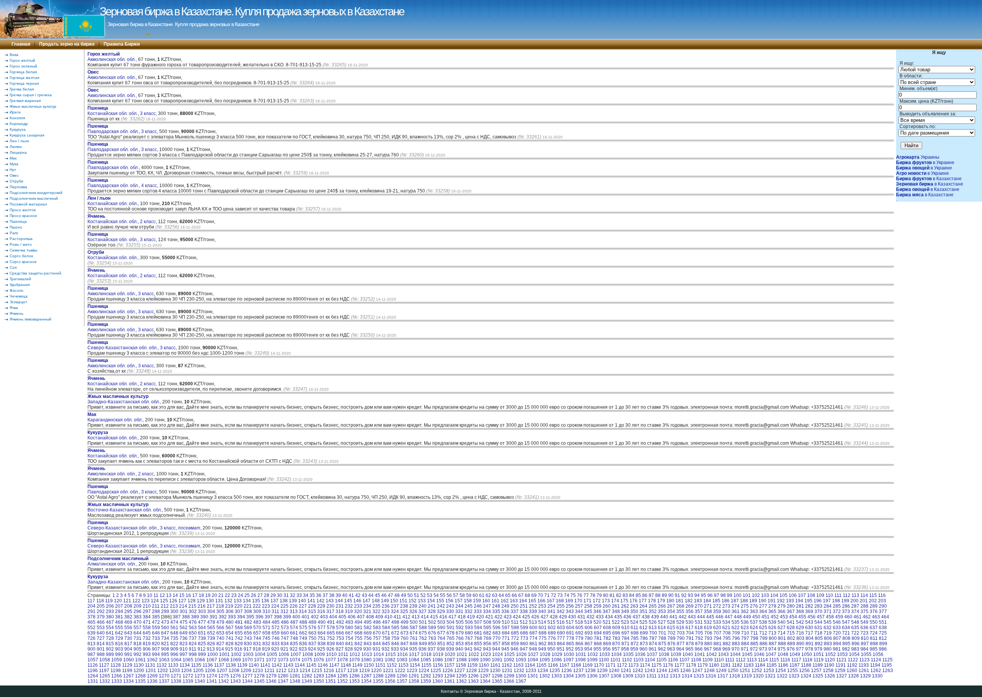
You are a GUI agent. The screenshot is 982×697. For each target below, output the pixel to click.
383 (137, 617)
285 (837, 606)
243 (450, 606)
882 (727, 643)
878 (690, 643)
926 (330, 649)
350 (634, 611)
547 (846, 622)
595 (487, 627)
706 (708, 633)
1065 (188, 659)
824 (193, 643)
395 (250, 617)
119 (109, 600)
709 (736, 633)
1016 (402, 654)
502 (432, 622)
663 (312, 633)
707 (717, 633)
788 (662, 638)
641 (110, 633)
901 (101, 649)
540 (782, 622)
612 (643, 627)
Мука (14, 164)
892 (819, 643)
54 (436, 595)
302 (193, 611)
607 (598, 627)
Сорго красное (23, 262)
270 (699, 606)
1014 (378, 654)
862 (543, 643)
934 (404, 649)
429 (563, 617)
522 (616, 622)
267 (671, 606)
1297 (485, 676)
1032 (592, 654)
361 (736, 611)
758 (386, 638)
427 (544, 617)
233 (358, 606)
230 (330, 606)
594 (478, 627)
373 (846, 611)
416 (443, 617)
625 (763, 627)
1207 (222, 670)
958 (625, 649)
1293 (437, 676)
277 (763, 606)
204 (91, 606)
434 (609, 617)
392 (223, 617)
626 (772, 627)
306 (230, 611)
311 (275, 611)
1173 (633, 665)
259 (597, 606)
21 (221, 595)
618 (699, 627)
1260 (852, 670)
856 (487, 643)
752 (331, 638)
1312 (663, 676)
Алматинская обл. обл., (117, 561)
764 (441, 638)
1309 (628, 676)
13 (168, 595)
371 (828, 611)
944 (496, 649)
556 (128, 627)
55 (442, 595)
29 (273, 595)
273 (726, 606)
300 (174, 611)
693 (589, 633)
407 (361, 617)
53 (429, 595)
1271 (176, 676)
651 (202, 633)
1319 (746, 676)
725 (883, 633)
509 (497, 622)
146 (357, 600)
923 (303, 649)
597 (506, 627)
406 (352, 617)
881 (717, 643)
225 (284, 606)
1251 (745, 670)
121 (127, 600)
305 (220, 611)
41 (351, 595)
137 (274, 600)
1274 (211, 676)
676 (432, 633)
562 (184, 627)
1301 (532, 676)
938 (441, 649)
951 (561, 649)
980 (828, 649)
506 (469, 622)
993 (147, 654)
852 (451, 643)
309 (257, 611)
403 (324, 617)
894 (837, 643)
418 (462, 617)
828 (230, 643)
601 (543, 627)
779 (579, 638)
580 (349, 627)
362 (745, 611)
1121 (841, 659)
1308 (616, 676)
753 (340, 638)
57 (455, 595)
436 (627, 617)
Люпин (16, 147)
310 (266, 611)
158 (468, 600)
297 (147, 611)
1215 (316, 670)
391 (213, 617)
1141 (265, 665)
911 (192, 649)
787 (653, 638)
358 (708, 611)
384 (147, 617)
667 (349, 633)
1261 (863, 670)
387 (177, 617)
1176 (668, 665)
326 (413, 611)
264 (643, 606)
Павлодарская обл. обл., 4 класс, (123, 183)
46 (384, 595)
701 (662, 633)
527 (662, 622)
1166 (553, 665)
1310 (639, 676)
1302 (544, 676)
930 (367, 649)
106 (793, 595)
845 (386, 643)
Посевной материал (28, 204)
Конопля (17, 118)
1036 (640, 654)
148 (376, 600)
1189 (817, 665)
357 (699, 611)
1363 (473, 681)
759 (395, 638)
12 (162, 595)
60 (475, 595)
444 (701, 617)
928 (349, 649)
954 (588, 649)
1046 (759, 654)
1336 (152, 681)
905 (137, 649)
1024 (497, 654)
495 (368, 622)
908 (165, 649)
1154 (415, 665)
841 (349, 643)
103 (765, 595)
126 (173, 600)
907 (156, 649)
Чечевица (19, 296)
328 (432, 611)
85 (638, 595)
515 (551, 622)
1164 (530, 665)
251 (524, 606)
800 (773, 638)
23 (234, 595)
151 (403, 600)
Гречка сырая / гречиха (31, 95)
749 (303, 638)
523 (625, 622)
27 (260, 595)
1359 (425, 681)
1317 (722, 676)
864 (561, 643)
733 (156, 638)
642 (119, 633)
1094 (532, 659)
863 (552, 643)
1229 (483, 670)
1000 (212, 654)
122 (136, 600)
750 (312, 638)
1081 (378, 659)
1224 (424, 670)
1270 (164, 676)
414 (425, 617)
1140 (254, 665)
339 (533, 611)
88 (658, 595)
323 (386, 611)
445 (710, 617)
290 (883, 606)
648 (174, 633)
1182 (737, 665)
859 (515, 643)
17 (195, 595)
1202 (162, 670)
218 (220, 606)
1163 (518, 665)
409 (379, 617)
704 (690, 633)
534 (726, 622)
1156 (438, 665)
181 (680, 600)
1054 (854, 654)
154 (431, 600)
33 (299, 595)
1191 (840, 665)
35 (312, 595)
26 (253, 595)
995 (165, 654)
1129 (127, 665)
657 (257, 633)
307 (239, 611)
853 (460, 643)
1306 (592, 676)
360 (726, 611)
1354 (366, 681)
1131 (150, 665)
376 (874, 611)
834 (285, 643)
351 (643, 611)
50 (410, 595)
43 (364, 595)
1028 (545, 654)
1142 (277, 665)
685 (515, 633)
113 (855, 595)
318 (340, 611)
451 (765, 617)
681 (478, 633)
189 (753, 600)
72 (553, 595)
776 (552, 638)
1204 (186, 670)
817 (128, 643)
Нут (13, 170)
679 (460, 633)
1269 (152, 676)
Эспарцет (18, 302)
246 (478, 606)
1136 (208, 665)
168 (560, 600)
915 (229, 649)
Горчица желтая (24, 78)
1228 (471, 670)
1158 (461, 665)
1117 (796, 659)
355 (680, 611)
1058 (104, 659)
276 (754, 606)
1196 (92, 670)
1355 (378, 681)
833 (276, 643)
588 (423, 627)
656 (248, 633)
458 (830, 617)
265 (653, 606)
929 (358, 649)
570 (257, 627)
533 (717, 622)
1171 (610, 665)
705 (699, 633)
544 (818, 622)
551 (883, 622)
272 (717, 606)
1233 (531, 670)
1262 (875, 670)
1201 (150, 670)
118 (100, 600)
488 (303, 622)
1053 (842, 654)
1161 (495, 665)
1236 (566, 670)
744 (257, 638)
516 (561, 622)
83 (625, 595)
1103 (638, 659)
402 (315, 617)
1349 (307, 681)
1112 (741, 659)
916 (238, 649)
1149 (357, 665)
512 (524, 622)
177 (643, 600)
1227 (459, 670)
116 (882, 595)
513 (533, 622)
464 (885, 617)
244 (459, 606)
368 (800, 611)
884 (745, 643)
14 (175, 595)
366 (782, 611)
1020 (450, 654)
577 (322, 627)
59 (468, 595)
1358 (414, 681)
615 (671, 627)
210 (147, 606)
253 (542, 606)
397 (269, 617)
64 (501, 595)
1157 (449, 665)
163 (514, 600)
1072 (271, 659)
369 (809, 611)
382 (128, 617)
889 (791, 643)
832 (266, 643)
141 (311, 600)
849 (423, 643)
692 (579, 633)
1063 (164, 659)
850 (432, 643)
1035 (628, 654)
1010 (331, 654)
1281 (295, 676)
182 (689, 600)
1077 (330, 659)
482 (248, 622)
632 (828, 627)
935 (413, 649)
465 (91, 622)
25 (247, 595)
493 (349, 622)
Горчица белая (23, 72)
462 (867, 617)
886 (764, 643)
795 (727, 638)
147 (366, 600)
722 (855, 633)
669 (368, 633)
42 (358, 595)
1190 (829, 665)
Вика (14, 55)
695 (607, 633)
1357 (402, 681)
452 (775, 617)
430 (572, 617)
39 (338, 595)
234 (367, 606)
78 (592, 595)
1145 (311, 665)
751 (322, 638)
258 (588, 606)
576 (312, 627)
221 (248, 606)
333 (478, 611)
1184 (760, 665)
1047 (771, 654)
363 (754, 611)
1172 (622, 665)
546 (837, 622)
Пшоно (16, 227)
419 (471, 617)
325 (404, 611)
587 (414, 627)
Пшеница (18, 221)
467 (110, 622)
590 (441, 627)
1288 (378, 676)
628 (791, 627)
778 (570, 638)
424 (517, 617)
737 (193, 638)
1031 (580, 654)
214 (183, 606)
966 (699, 649)
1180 (714, 665)
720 (837, 633)
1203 (174, 670)
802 (791, 638)
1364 (485, 681)
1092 (509, 659)
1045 (747, 654)
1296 (473, 676)
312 (284, 611)
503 (441, 622)
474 (174, 622)
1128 (115, 665)
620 (717, 627)
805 (819, 638)
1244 (661, 670)
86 (645, 595)
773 (524, 638)
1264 (92, 676)
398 (278, 617)
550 (874, 622)
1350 (318, 681)
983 (855, 649)
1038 (664, 654)
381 (119, 617)
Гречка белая (22, 89)
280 (791, 606)
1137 (219, 665)
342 (561, 611)
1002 (236, 654)
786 (644, 638)
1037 (652, 654)
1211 (269, 670)
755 (358, 638)
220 (238, 606)
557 (137, 627)
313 (294, 611)
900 (91, 649)
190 (762, 600)
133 (238, 600)
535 (736, 622)
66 (514, 595)
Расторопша (21, 239)
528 (671, 622)
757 (377, 638)
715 (791, 633)
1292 (425, 676)
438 (646, 617)
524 (634, 622)
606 (589, 627)
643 (128, 633)
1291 (414, 676)
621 (726, 627)
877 (681, 643)
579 (340, 627)
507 (478, 622)
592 (460, 627)
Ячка (14, 308)
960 (643, 649)
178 (652, 600)
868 (598, 643)
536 (745, 622)
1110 (719, 659)
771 (506, 638)
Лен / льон (19, 141)
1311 (651, 676)
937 (432, 649)
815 (110, 643)
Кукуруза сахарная (27, 135)
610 (625, 627)
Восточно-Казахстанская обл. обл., (125, 507)
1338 (176, 681)
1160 (484, 665)
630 (809, 627)
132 (228, 600)
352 (653, 611)
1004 (260, 654)
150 (394, 600)
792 (699, 638)
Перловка (18, 187)
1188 (806, 665)
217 (211, 606)
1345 (259, 681)
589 (432, 627)
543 (809, 622)
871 (625, 643)
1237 (578, 670)
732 (147, 638)
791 (690, 638)
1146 (323, 665)
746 (276, 638)
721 (846, 633)
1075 (307, 659)
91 (677, 595)
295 (128, 611)
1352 (342, 681)
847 (404, 643)
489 (312, 622)
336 (505, 611)
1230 (495, 670)
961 (653, 649)
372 (837, 611)
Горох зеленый (23, 66)
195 (808, 600)
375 (864, 611)
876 (671, 643)
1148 (346, 665)
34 (305, 595)
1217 (340, 670)
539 (772, 622)
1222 (400, 670)
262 (625, 606)
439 (655, 617)
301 (184, 611)
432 (591, 617)
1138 (231, 665)
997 (184, 654)
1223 (412, 670)
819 (147, 643)
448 (738, 617)
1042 (711, 654)
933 (395, 649)
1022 (473, 654)
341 (551, 611)
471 (147, 622)
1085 (425, 659)
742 (239, 638)
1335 (140, 681)
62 (488, 595)
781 (598, 638)
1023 (485, 654)
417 (452, 617)
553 (101, 627)
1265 (104, 676)
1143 (288, 665)
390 (204, 617)
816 (119, 643)
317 (330, 611)
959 (634, 649)
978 (809, 649)
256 (570, 606)
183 (698, 600)
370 (818, 611)
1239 (602, 670)
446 (719, 617)
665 (331, 633)
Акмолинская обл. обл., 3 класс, (121, 291)
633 (837, 627)
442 (683, 617)
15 (182, 595)
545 (828, 622)
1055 (866, 654)
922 (294, 649)
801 (782, 638)
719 (828, 633)
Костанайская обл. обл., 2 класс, (122, 219)
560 (165, 627)
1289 (390, 676)
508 (487, 622)
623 (745, 627)
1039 (676, 654)
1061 (140, 659)
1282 (307, 676)
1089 (473, 659)
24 (240, 595)
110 (829, 595)
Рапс (14, 233)
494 (358, 622)
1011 (343, 654)
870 (616, 643)
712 (763, 633)
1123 (864, 659)
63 (495, 595)
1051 (818, 654)
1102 (627, 659)
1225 (435, 670)
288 (864, 606)
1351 (330, 681)
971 (745, 649)
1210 (257, 670)
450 (756, 617)
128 (192, 600)
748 (294, 638)
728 (110, 638)
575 (303, 627)
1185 (771, 665)
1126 (92, 665)
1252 (756, 670)
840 (340, 643)
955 (597, 649)
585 (395, 627)
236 (386, 606)
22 (227, 595)
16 (188, 595)
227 (303, 606)
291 (91, 611)
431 (581, 617)
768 (478, 638)
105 (783, 595)
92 (684, 595)
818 (137, 643)
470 (137, 622)
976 (791, 649)
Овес (14, 175)
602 (552, 627)
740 (220, 638)
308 (248, 611)
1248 (709, 670)
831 (257, 643)
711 (754, 633)
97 (716, 595)
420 (480, 617)
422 (498, 617)
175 (624, 600)
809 (856, 638)
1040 (687, 654)
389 (195, 617)
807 (837, 638)
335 (496, 611)
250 (515, 606)
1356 (390, 681)
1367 (521, 681)
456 (811, 617)
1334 (128, 681)
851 (441, 643)
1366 (509, 681)
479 (220, 622)
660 (285, 633)
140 (302, 600)
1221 (388, 670)
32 (292, 595)
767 (469, 638)
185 (716, 600)
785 (635, 638)
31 (286, 595)
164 (523, 600)
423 (508, 617)
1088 (461, 659)
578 (331, 627)
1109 (707, 659)
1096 (556, 659)
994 (156, 654)
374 (855, 611)
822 (174, 643)
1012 (354, 654)
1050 (806, 654)
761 (414, 638)
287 (855, 606)
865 (570, 643)
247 (487, 606)
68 (527, 595)
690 (561, 633)
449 (747, 617)
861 (533, 643)
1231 (507, 670)
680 (469, 633)
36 (318, 595)
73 (560, 595)
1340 (199, 681)
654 (230, 633)
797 (745, 638)
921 (284, 649)
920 (275, 649)
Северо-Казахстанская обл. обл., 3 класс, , (144, 525)
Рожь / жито (21, 244)
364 (763, 611)
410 (388, 617)
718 (818, 633)
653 (220, 633)
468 (119, 622)
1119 (819, 659)
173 (606, 600)
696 (616, 633)
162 (505, 600)
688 (543, 633)
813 (91, 643)
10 (149, 595)
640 (101, 633)
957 (616, 649)
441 (673, 617)
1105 (661, 659)
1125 (887, 659)
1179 (702, 665)
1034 (616, 654)
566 (220, 627)
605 (579, 627)
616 (680, 627)
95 (703, 595)
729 (119, 638)
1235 (554, 670)
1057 (92, 659)
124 (155, 600)
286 (846, 606)
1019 (438, 654)
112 (846, 595)
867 (589, 643)
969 (726, 649)
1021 (461, 654)
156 (449, 600)
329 (441, 611)
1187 (794, 665)
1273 (199, 676)
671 (386, 633)
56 (449, 595)
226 (294, 606)
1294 (449, 676)
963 (671, 649)
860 (524, 643)
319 (349, 611)
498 (395, 622)
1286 (354, 676)
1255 (792, 670)
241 (432, 606)
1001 (224, 654)
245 (469, 606)
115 (873, 595)
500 (414, 622)
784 (625, 638)
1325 (817, 676)
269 (689, 606)
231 (340, 606)
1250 (733, 670)
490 (322, 622)
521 (607, 622)
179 (661, 600)
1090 (485, 659)
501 (423, 622)
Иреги (15, 112)
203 (882, 600)
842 (358, 643)
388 (186, 617)
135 (256, 600)
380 (110, 617)
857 (497, 643)
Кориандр (19, 124)
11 (155, 595)
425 (526, 617)
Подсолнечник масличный (34, 198)
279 (782, 606)
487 (294, 622)
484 (266, 622)
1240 (614, 670)
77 (586, 595)
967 (708, 649)
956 (607, 649)
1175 (656, 665)
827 (220, 643)
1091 (497, 659)
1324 (806, 676)
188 (744, 600)
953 (579, 649)
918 (257, 649)
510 (506, 622)
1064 (176, 659)
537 (754, 622)
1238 (590, 670)
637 (874, 627)
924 (312, 649)
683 (497, 633)
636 (864, 627)
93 (690, 595)
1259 (840, 670)
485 (276, 622)
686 (524, 633)
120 (118, 600)
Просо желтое (23, 210)
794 (717, 638)
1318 (734, 676)
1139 (242, 665)
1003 (248, 654)
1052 (830, 654)
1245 (673, 670)
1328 (853, 676)
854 (469, 643)
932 (386, 649)
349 (625, 611)
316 (321, 611)
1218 (352, 670)
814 (101, 643)
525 (643, 622)
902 (110, 649)
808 (846, 638)
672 (395, 633)
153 (422, 600)
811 (874, 638)
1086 (437, 659)
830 (248, 643)
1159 (472, 665)
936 (423, 649)
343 (570, 611)
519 (588, 622)
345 (588, 611)
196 (818, 600)
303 (202, 611)
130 (210, 600)
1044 (735, 654)
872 (635, 643)
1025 (509, 654)
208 (128, 606)
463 (876, 617)
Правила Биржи (122, 44)
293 (110, 611)
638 (883, 627)
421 (489, 617)
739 (211, 638)
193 (790, 600)
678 (451, 633)
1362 (461, 681)
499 (404, 622)
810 (865, 638)
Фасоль (16, 290)
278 (772, 606)
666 (340, 633)
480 (230, 622)
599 (524, 627)
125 (164, 600)
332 (469, 611)
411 (397, 617)
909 (174, 649)
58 (462, 595)
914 (220, 649)
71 (547, 595)
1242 (638, 670)
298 (156, 611)
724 (874, 633)
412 (406, 617)
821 (165, 643)
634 (846, 627)
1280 (283, 676)
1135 (196, 665)
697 (625, 633)
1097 (568, 659)
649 (184, 633)
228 (312, 606)
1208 (234, 670)
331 (459, 611)
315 (312, 611)
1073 (283, 659)
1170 (599, 665)
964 (680, 649)
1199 (127, 670)
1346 (271, 681)
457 (821, 617)
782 (607, 638)
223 (266, 606)
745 (266, 638)
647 (165, 633)
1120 (830, 659)
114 (864, 595)
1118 (807, 659)
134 (247, 600)
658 (266, 633)
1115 (774, 659)
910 (184, 649)
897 (865, 643)
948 (533, 649)
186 (726, 600)
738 (202, 638)
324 (395, 611)
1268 (140, 676)
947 (524, 649)
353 (662, 611)
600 (533, 627)
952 (570, 649)
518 (579, 622)
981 (837, 649)
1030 (568, 654)
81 (612, 595)
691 (570, 633)
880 (708, 643)
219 (229, 606)
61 (481, 595)
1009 (319, 654)
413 (416, 617)
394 (241, 617)
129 (201, 600)
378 (91, 617)
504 (451, 622)
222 (257, 606)
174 (615, 600)
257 (579, 606)
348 (616, 611)
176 (633, 600)
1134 (185, 665)
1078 (342, 659)
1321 (770, 676)
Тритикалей (20, 279)
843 (368, 643)
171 (587, 600)
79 (599, 595)
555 (119, 627)
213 (174, 606)
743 (248, 638)
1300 (521, 676)
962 (662, 649)
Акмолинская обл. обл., (112, 56)
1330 (877, 676)
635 (855, 627)
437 (637, 617)
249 (505, 606)
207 (119, 606)
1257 (816, 670)
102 (756, 595)
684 (506, 633)
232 (349, 606)
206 (110, 606)
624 (754, 627)
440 (664, 617)
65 (508, 595)
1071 (259, 659)
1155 (426, 665)
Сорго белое (21, 256)
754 (349, 638)
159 (477, 600)
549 (864, 622)
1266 (116, 676)
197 (827, 600)
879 (699, 643)
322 (376, 611)
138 (284, 600)
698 (635, 633)
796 (736, 638)
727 (101, 638)
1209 (246, 670)
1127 (104, 665)
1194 (875, 665)
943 (487, 649)
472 (156, 622)
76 (579, 595)
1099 (592, 659)
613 (653, 627)
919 (266, 649)
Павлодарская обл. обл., (114, 164)
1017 (414, 654)
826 (211, 643)
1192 (852, 665)
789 (671, 638)
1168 (576, 665)
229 (321, 606)
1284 (330, 676)
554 (110, 627)
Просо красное (23, 216)
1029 (557, 654)
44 (371, 595)
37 (325, 595)
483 (257, 622)
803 (800, 638)
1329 (865, 676)
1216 (328, 670)
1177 (679, 665)
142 (320, 600)
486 (285, 622)
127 (182, 600)
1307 (604, 676)
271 (708, 606)
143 (330, 600)
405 (342, 617)
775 (543, 638)
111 (838, 595)
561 (174, 627)
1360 (437, 681)
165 (532, 600)
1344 (247, 681)
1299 (509, 676)
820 (156, 643)
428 (554, 617)
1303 (556, 676)
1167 (564, 665)
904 (128, 649)
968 (717, 649)
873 (644, 643)
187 (735, 600)
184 (707, 600)
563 (193, 627)
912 (202, 649)
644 (137, 633)
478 (211, 622)
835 (294, 643)
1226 (447, 670)
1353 (354, 681)
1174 (645, 665)
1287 (366, 676)
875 (662, 643)
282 (809, 606)
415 (434, 617)
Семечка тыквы (23, 250)
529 (680, 622)
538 (763, 622)
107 (802, 595)
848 (414, 643)
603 (561, 627)
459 (839, 617)
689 (552, 633)
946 (515, 649)
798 (754, 638)
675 (423, 633)
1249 (721, 670)
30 (279, 595)
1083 (402, 659)
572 (276, 627)
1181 (725, 665)
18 (201, 595)
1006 (283, 654)
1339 (188, 681)
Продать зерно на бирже (67, 44)
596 (497, 627)
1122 (853, 659)
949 (542, 649)
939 (450, 649)
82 (618, 595)
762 (423, 638)
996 (174, 654)
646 (156, 633)
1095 (544, 659)
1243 (649, 670)
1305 (580, 676)
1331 (92, 681)
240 (423, 606)
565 (211, 627)
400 (296, 617)
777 (561, 638)
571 (266, 627)
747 (285, 638)
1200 (138, 670)
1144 (300, 665)
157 (459, 600)
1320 (758, 676)
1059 (116, 659)
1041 (699, 654)
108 (811, 595)
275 (745, 606)
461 (857, 617)
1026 (521, 654)
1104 (650, 659)
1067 (211, 659)
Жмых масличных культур (33, 106)
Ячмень (16, 313)
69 (534, 595)
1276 (235, 676)
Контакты (450, 691)
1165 (541, 665)
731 (137, 638)
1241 (626, 670)
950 (551, 649)
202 (873, 600)
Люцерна (18, 152)
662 (303, 633)
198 (836, 600)
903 (119, 649)
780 (589, 638)
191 (772, 600)
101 (747, 595)
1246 (685, 670)
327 (423, 611)
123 (146, 600)
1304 (568, 676)
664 (322, 633)
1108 (696, 659)
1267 (128, 676)
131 (219, 600)
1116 (785, 659)
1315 (699, 676)
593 (469, 627)
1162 (507, 665)
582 (368, 627)
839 (331, 643)
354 (671, 611)
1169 (587, 665)
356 (689, 611)
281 (800, 606)
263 (634, 606)
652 (211, 633)
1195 (886, 665)
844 (377, 643)
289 (874, 606)
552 (91, 627)
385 (156, 617)
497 (386, 622)
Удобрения (20, 285)
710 (745, 633)
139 (293, 600)
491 (331, 622)
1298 (497, 676)
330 (450, 611)
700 (653, 633)
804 (810, 638)
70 (540, 595)
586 (404, 627)
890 (800, 643)
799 (764, 638)
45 (377, 595)
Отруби (16, 181)
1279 (271, 676)
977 (800, 649)
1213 (293, 670)
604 (570, 627)
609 (616, 627)
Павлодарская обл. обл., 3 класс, (123, 128)
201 (864, 600)
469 (128, 622)
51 (416, 595)
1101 (615, 659)
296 (137, 611)
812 (883, 638)
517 (570, 622)
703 (681, 633)
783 (616, 638)
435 (618, 617)
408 (370, 617)
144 (339, 600)
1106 (673, 659)
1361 (449, 681)
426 (535, 617)
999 (202, 654)
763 (432, 638)
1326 (829, 676)
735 (174, 638)
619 (708, 627)
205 (101, 606)
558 (147, 627)
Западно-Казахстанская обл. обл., (124, 399)
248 (496, 606)
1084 (414, 659)
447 (729, 617)
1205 (198, 670)
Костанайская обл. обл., (113, 201)
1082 (390, 659)
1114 (763, 659)
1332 (104, 681)
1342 (223, 681)
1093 (521, 659)
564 (202, 627)
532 (708, 622)
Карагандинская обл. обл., (116, 417)
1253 (768, 670)
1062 (152, 659)
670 (377, 633)
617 (689, 627)
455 (802, 617)
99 (729, 595)
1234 (542, 670)
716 (800, 633)
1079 (354, 659)
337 (515, 611)
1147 (334, 665)
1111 (730, 659)
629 (800, 627)
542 (800, 622)
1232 (519, 670)
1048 (783, 654)
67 (521, 595)
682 (487, 633)
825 (202, 643)
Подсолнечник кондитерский (36, 193)
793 (708, 638)
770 (497, 638)
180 (670, 600)
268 (680, 606)
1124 (876, 659)
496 (377, 622)
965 (689, 649)
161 (495, 600)
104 (774, 595)
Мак (13, 158)
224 (275, 606)
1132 (162, 665)
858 (506, 643)
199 (845, 600)
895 (846, 643)
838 (322, 643)
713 (772, 633)
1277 (247, 676)
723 (864, 633)
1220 (376, 670)
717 (809, 633)
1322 (782, 676)
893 (828, 643)
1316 (710, 676)
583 (377, 627)
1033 (604, 654)
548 (855, 622)
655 (239, 633)
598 (515, 627)
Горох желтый (22, 60)
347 (607, 611)
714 (782, 633)
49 (403, 595)
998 (193, 654)
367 (791, 611)
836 (303, 643)
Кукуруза (18, 129)
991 (128, 654)
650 (193, 633)
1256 (804, 670)
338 (524, 611)
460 (848, 617)
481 (239, 622)
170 (578, 600)
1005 (272, 654)
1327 (841, 676)
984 (864, 649)
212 (165, 606)
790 (681, 638)
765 (451, 638)
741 (230, 638)
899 (883, 643)
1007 (295, 654)
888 (782, 643)
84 (631, 595)
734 (165, 638)
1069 (235, 659)
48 (397, 595)
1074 (295, 659)
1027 (533, 654)
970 (736, 649)
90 (671, 595)
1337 (164, 681)
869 (607, 643)
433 (600, 617)
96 (710, 595)
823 (184, 643)
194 (799, 600)
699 (644, 633)
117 (91, 600)
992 (137, 654)
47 (390, 595)
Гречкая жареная (25, 101)
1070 (247, 659)
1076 (318, 659)
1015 (390, 654)
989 (110, 654)
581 (358, 627)
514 (542, 622)
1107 (684, 659)
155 (440, 600)
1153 (403, 665)
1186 (783, 665)
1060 (128, 659)
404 (333, 617)
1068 (223, 659)
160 (486, 600)
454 (793, 617)
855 (478, 643)
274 (736, 606)
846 (395, 643)
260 (607, 606)
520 (597, 622)
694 (598, 633)
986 (883, 649)
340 (542, 611)
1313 (675, 676)
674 (414, 633)
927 (340, 649)
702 (671, 633)
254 (551, 606)
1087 (449, 659)
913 (211, 649)
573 (285, 627)
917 (248, 649)
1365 (497, 681)
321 (367, 611)
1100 (604, 659)
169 (569, 600)
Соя (13, 267)
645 (147, 633)
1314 (687, 676)
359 (717, 611)
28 (266, 595)
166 (541, 600)
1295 (461, 676)
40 (345, 595)
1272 (188, 676)
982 (846, 649)
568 (239, 627)
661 (294, 633)
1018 (426, 654)
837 (312, 643)
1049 (794, 654)
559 (156, 627)
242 (441, 606)
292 (101, 611)
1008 (307, 654)
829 (239, 643)
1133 (173, 665)
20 (214, 595)
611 (634, 627)
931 (376, 649)
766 (460, 638)
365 (772, 611)
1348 (295, 681)
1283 (318, 676)
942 (478, 649)
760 (404, 638)
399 (287, 617)
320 (358, 611)
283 (818, 606)
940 (459, 649)
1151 (380, 665)
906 (147, 649)
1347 (283, 681)
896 (856, 643)
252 (533, 606)
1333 (116, 681)
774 (533, 638)
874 (653, 643)
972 (754, 649)
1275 (223, 676)
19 (208, 595)
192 (781, 600)
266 (662, 606)
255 (561, 606)
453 (784, 617)
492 (340, 622)
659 (276, 633)
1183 (748, 665)
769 (487, 638)
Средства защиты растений (35, 273)
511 (515, 622)
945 (505, 649)
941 (469, 649)
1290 (402, 676)
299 (165, 611)
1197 (104, 670)
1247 (697, 670)
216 (202, 606)
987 (91, 654)
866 (579, 643)
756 (368, 638)
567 (230, 627)
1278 (259, 676)
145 (348, 600)
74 (566, 595)
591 (451, 627)
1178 (691, 665)
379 (101, 617)
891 (810, 643)
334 (487, 611)
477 (202, 622)
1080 (366, 659)
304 (211, 611)
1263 (887, 670)
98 (723, 595)
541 (791, 622)
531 (699, 622)
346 (597, 611)
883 (736, 643)
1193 (863, 665)
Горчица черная (24, 83)
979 (818, 649)
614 (662, 627)
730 (128, 638)
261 (616, 606)
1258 (828, 670)
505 (460, 622)
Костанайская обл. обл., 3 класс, (122, 110)
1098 (580, 659)
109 (820, 595)
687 (533, 633)
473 (165, 622)
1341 (211, 681)
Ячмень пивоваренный (30, 319)
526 (653, 622)
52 (423, 595)
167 (551, 600)
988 (101, 654)
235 (376, 606)
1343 (235, 681)
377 (883, 611)
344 (579, 611)
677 (441, 633)
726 (91, 638)
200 (854, 600)
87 (651, 595)
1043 (723, 654)
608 (607, 627)
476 (193, 622)
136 (265, 600)
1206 (210, 670)
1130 (138, 665)
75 (573, 595)
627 (782, 627)
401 (306, 617)
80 (605, 595)
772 (515, 638)
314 (303, 611)
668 (358, 633)
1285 (342, 676)
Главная (21, 44)
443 (692, 617)
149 (385, 600)
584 (386, 627)
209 (137, 606)
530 (689, 622)
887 (773, 643)
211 (156, 606)
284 (828, 606)
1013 (366, 654)
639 (91, 633)
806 (828, 638)
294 (119, 611)
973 (763, 649)
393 (232, 617)
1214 (305, 670)
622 (736, 627)
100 (737, 595)
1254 (780, 670)
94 (697, 595)
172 (597, 600)
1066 (199, 659)
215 (192, 606)
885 (754, 643)
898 (874, 643)
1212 (281, 670)
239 (413, 606)
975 (782, 649)
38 (331, 595)
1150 (369, 665)
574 (294, 627)
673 (404, 633)
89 (664, 595)
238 (404, 606)
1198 (115, 670)
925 (321, 649)
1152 (392, 665)
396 (259, 617)
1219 (364, 670)
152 (413, 600)
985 (874, 649)
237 (395, 606)
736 (184, 638)
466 (101, 622)
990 (119, 654)
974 (772, 649)
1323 (794, 676)
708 (727, 633)
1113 (752, 659)
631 (818, 627)
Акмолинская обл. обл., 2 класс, (121, 471)
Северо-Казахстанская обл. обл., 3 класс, (132, 345)
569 (248, 627)
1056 (878, 654)
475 (184, 622)
